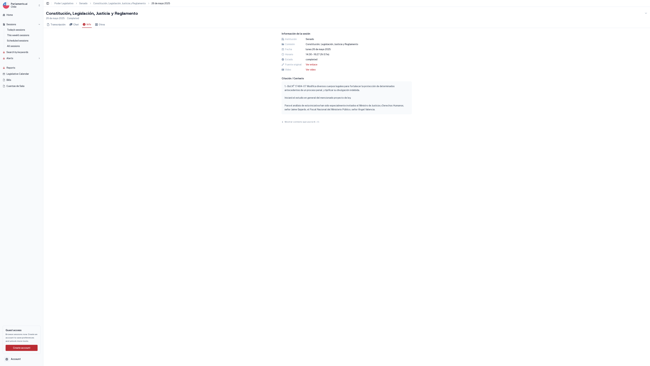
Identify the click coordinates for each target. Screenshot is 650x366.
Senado (83, 3)
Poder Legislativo (63, 3)
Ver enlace (311, 64)
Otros (102, 24)
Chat (76, 24)
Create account (21, 348)
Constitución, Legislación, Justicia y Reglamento (119, 3)
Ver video (311, 69)
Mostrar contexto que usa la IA (300, 122)
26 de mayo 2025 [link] (160, 3)
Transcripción (58, 24)
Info (88, 24)
